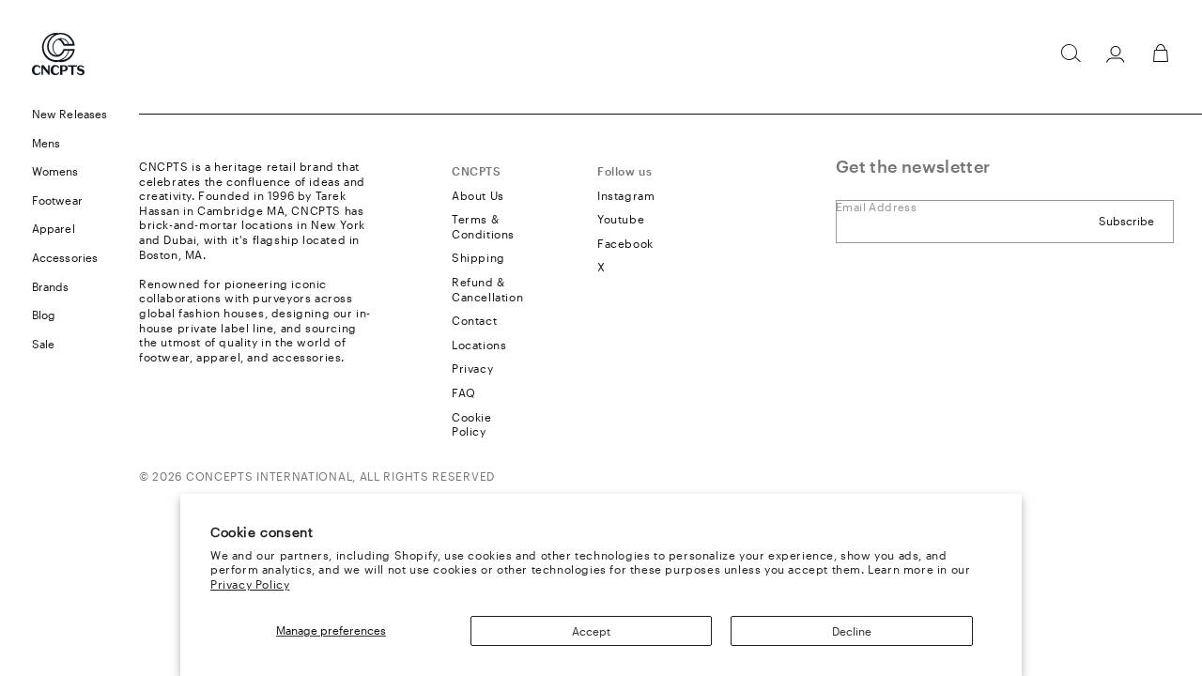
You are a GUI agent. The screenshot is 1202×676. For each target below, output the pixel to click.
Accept (591, 631)
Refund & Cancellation (487, 289)
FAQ (464, 392)
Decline (851, 631)
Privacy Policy (249, 584)
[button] (1070, 53)
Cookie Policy (472, 424)
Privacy (472, 368)
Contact (474, 320)
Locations (479, 344)
